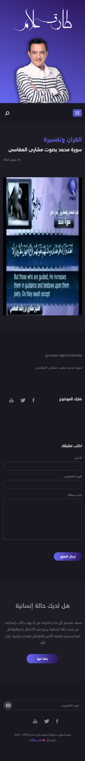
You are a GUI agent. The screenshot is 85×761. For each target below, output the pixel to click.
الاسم (78, 457)
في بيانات (35, 740)
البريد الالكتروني (73, 476)
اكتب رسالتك (74, 495)
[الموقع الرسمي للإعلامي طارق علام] (42, 19)
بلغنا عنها (42, 658)
